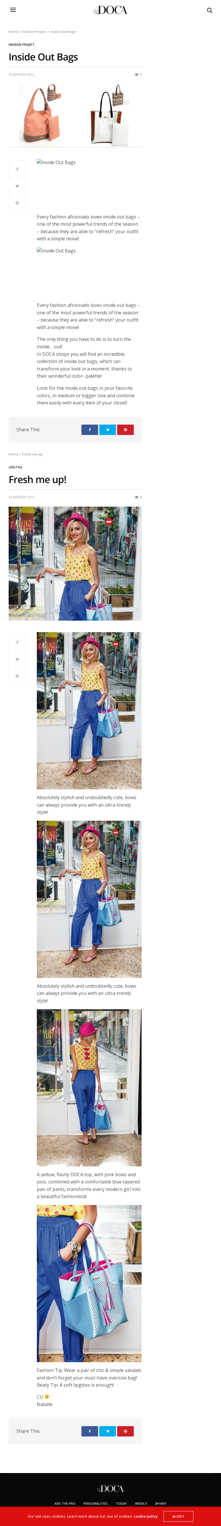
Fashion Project (22, 44)
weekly (141, 1503)
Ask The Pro (65, 1503)
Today (121, 1503)
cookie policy (146, 1516)
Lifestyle (15, 467)
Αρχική (160, 1503)
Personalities (95, 1503)
